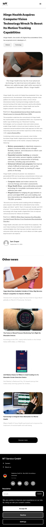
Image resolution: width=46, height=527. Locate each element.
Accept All (23, 509)
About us (8, 467)
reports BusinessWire (13, 133)
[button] (40, 4)
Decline (23, 515)
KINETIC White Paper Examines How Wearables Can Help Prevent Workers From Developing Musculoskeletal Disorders (22, 219)
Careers (7, 463)
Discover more (23, 440)
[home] (5, 4)
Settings (23, 522)
